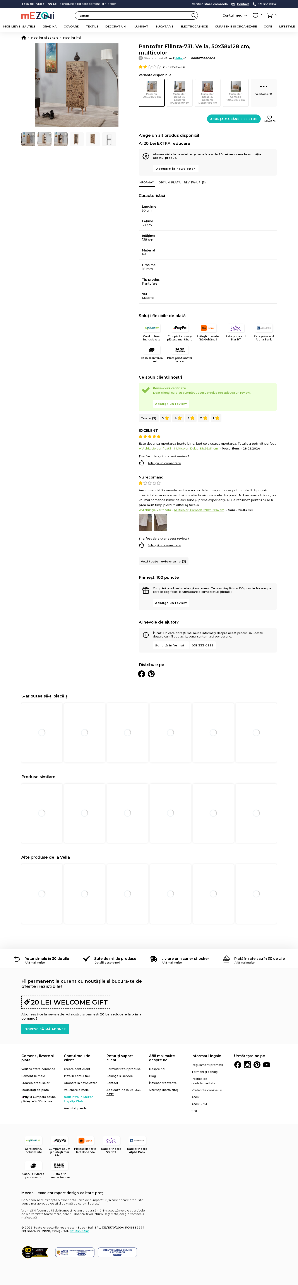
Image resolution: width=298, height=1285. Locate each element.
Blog (152, 1076)
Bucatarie (164, 26)
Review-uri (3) (195, 182)
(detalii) (226, 591)
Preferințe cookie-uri (207, 1090)
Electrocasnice (194, 26)
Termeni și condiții (205, 1071)
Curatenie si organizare (236, 26)
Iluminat (141, 26)
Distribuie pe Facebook (141, 673)
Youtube (266, 1064)
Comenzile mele (33, 1076)
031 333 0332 (267, 4)
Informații (147, 182)
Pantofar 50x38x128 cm (152, 95)
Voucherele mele (76, 1090)
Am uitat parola (75, 1108)
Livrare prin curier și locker (185, 959)
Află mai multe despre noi (162, 1058)
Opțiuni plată (170, 182)
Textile (92, 26)
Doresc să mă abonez (45, 1029)
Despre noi (157, 1069)
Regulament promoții (207, 1064)
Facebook (237, 1064)
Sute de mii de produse (115, 959)
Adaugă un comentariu (164, 463)
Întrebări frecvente (163, 1083)
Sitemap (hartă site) (163, 1090)
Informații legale (206, 1056)
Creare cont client (77, 1069)
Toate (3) (148, 418)
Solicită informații (171, 645)
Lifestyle (287, 26)
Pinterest (256, 1064)
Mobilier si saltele (19, 26)
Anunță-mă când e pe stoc (233, 119)
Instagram (247, 1064)
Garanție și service (119, 1076)
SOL (195, 1111)
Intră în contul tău (77, 1076)
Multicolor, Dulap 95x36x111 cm (196, 448)
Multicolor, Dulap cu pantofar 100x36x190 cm (179, 98)
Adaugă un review (171, 403)
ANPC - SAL (200, 1104)
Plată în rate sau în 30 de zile (259, 959)
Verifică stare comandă (210, 4)
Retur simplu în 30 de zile (46, 959)
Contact (243, 4)
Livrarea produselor (35, 1083)
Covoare (71, 26)
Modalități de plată (35, 1090)
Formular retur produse (123, 1069)
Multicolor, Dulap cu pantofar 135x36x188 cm (207, 98)
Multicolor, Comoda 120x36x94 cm (235, 96)
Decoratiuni (116, 26)
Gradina (50, 26)
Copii (268, 26)
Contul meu (232, 15)
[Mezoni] (23, 37)
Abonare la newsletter (175, 168)
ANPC (196, 1097)
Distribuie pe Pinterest (151, 673)
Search (194, 15)
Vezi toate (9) (263, 94)
